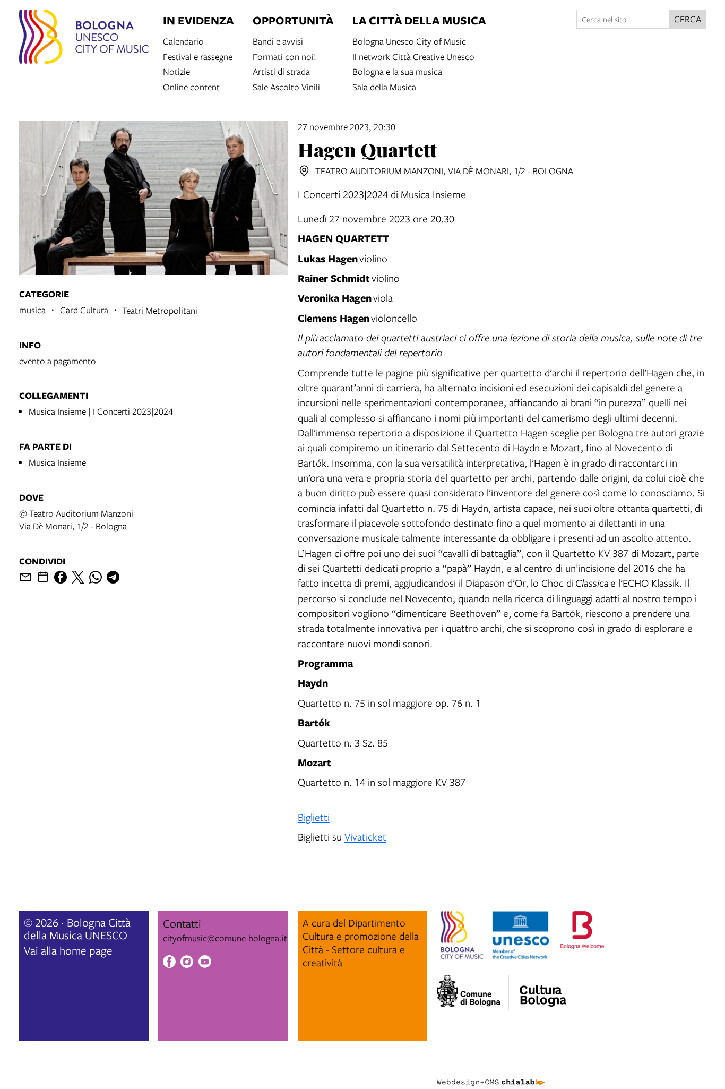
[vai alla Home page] (84, 38)
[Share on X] (78, 577)
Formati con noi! (284, 56)
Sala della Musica (384, 86)
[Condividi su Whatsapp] (95, 577)
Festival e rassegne (197, 56)
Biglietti (314, 817)
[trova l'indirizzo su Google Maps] (304, 171)
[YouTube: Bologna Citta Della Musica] (204, 963)
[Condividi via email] (25, 577)
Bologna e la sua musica (397, 70)
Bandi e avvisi (278, 40)
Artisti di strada (281, 70)
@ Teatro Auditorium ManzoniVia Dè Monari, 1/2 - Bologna (76, 519)
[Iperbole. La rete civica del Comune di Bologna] (472, 992)
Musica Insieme (57, 462)
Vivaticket (365, 836)
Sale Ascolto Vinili (286, 86)
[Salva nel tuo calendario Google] (43, 577)
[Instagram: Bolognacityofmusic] (186, 963)
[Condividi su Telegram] (113, 577)
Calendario (183, 40)
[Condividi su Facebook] (60, 577)
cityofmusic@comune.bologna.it (225, 938)
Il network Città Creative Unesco (413, 56)
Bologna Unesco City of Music (409, 40)
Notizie (176, 70)
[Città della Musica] (543, 989)
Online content (191, 86)
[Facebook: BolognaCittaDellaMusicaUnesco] (169, 963)
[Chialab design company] (491, 1073)
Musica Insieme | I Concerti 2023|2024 (101, 411)
